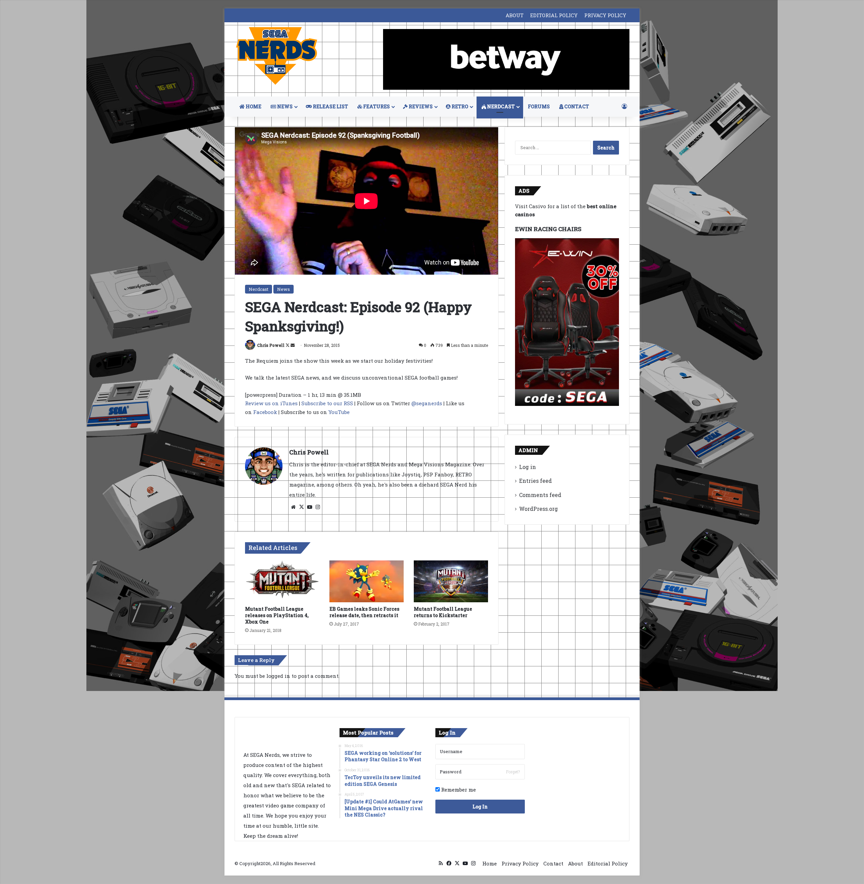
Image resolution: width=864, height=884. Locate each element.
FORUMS (539, 106)
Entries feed (535, 480)
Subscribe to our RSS (327, 403)
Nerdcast (258, 289)
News (283, 289)
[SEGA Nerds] (277, 56)
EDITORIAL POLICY (553, 15)
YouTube (339, 412)
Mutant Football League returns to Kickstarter (443, 612)
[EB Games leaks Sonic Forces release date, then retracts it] (366, 581)
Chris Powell (271, 345)
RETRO (459, 106)
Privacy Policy (520, 863)
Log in (527, 466)
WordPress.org (538, 508)
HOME (253, 106)
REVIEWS (420, 106)
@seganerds (426, 403)
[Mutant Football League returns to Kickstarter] (451, 581)
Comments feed (540, 494)
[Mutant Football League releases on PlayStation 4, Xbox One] (282, 581)
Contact (553, 863)
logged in (278, 675)
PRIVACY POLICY (605, 15)
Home (489, 863)
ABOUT (514, 15)
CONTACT (576, 106)
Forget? (513, 771)
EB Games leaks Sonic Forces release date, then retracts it (364, 612)
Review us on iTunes (271, 403)
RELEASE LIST (330, 106)
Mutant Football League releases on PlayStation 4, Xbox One (276, 615)
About (575, 863)
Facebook (265, 412)
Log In (480, 806)
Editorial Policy (608, 863)
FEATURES (376, 106)
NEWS (284, 106)
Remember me (458, 789)
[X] (301, 507)
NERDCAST (500, 106)
